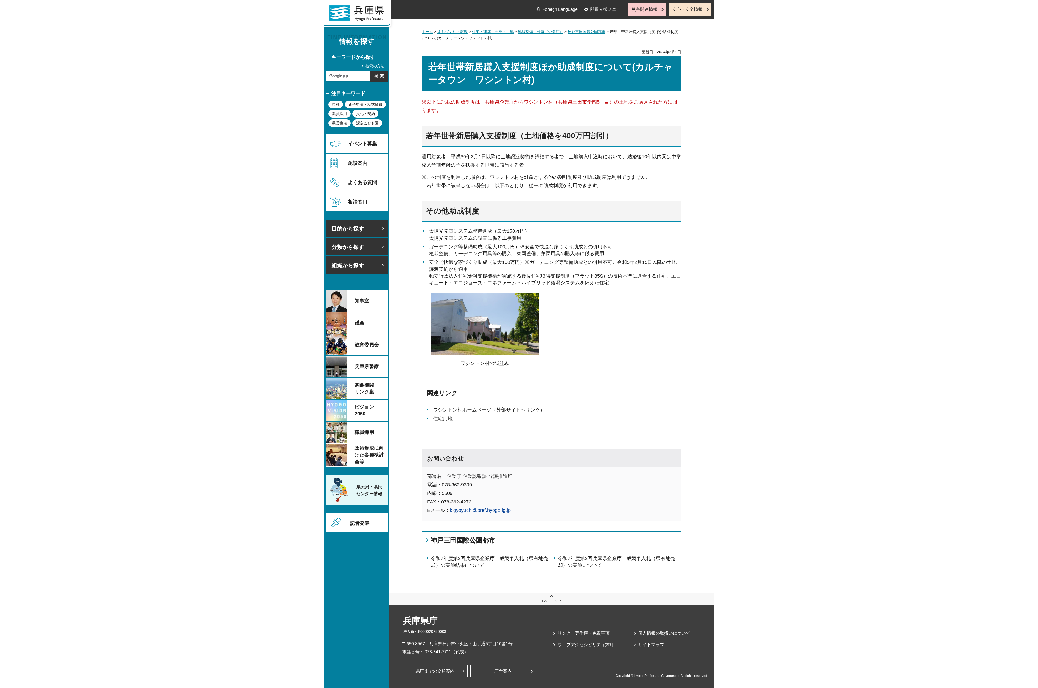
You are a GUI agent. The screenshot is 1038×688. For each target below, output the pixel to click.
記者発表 (360, 523)
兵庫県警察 (367, 366)
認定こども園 (367, 123)
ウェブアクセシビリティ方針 (586, 644)
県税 (336, 104)
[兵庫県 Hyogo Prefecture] (359, 15)
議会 (359, 322)
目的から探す (348, 229)
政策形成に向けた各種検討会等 (369, 454)
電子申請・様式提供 (365, 104)
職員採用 (339, 113)
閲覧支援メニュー (607, 9)
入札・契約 (365, 113)
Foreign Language (560, 9)
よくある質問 (362, 182)
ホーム (427, 31)
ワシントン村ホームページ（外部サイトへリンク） (489, 410)
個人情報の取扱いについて (664, 633)
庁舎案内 (503, 671)
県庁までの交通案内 (434, 671)
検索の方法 (374, 66)
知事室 (362, 301)
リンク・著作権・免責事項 (584, 633)
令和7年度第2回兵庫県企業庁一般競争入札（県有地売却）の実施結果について (489, 562)
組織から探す (348, 265)
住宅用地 (443, 419)
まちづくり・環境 (452, 31)
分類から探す (348, 247)
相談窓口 (357, 202)
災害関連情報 (644, 9)
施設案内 (357, 163)
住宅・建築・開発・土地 (493, 31)
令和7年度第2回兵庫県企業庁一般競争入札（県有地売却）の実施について (616, 562)
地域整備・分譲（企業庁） (540, 31)
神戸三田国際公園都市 (587, 31)
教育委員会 (367, 344)
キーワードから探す (353, 57)
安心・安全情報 (687, 9)
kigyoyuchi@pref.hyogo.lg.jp (480, 510)
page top (551, 601)
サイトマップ (651, 644)
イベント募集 (362, 143)
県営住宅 (339, 123)
